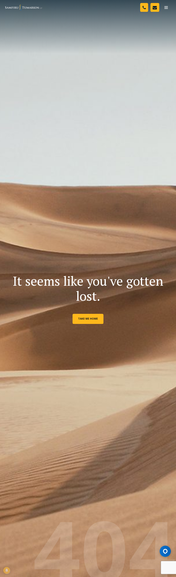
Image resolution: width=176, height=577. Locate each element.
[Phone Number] (144, 7)
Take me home (88, 318)
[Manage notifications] (6, 570)
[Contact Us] (154, 7)
